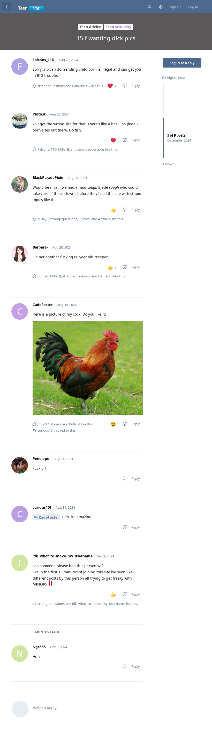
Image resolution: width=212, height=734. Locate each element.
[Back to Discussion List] (6, 6)
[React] (123, 86)
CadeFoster (49, 517)
